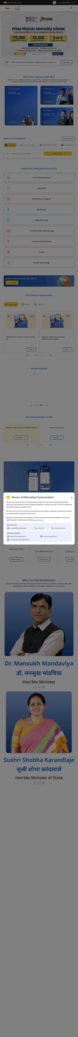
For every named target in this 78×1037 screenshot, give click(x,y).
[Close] (72, 497)
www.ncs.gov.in (38, 520)
